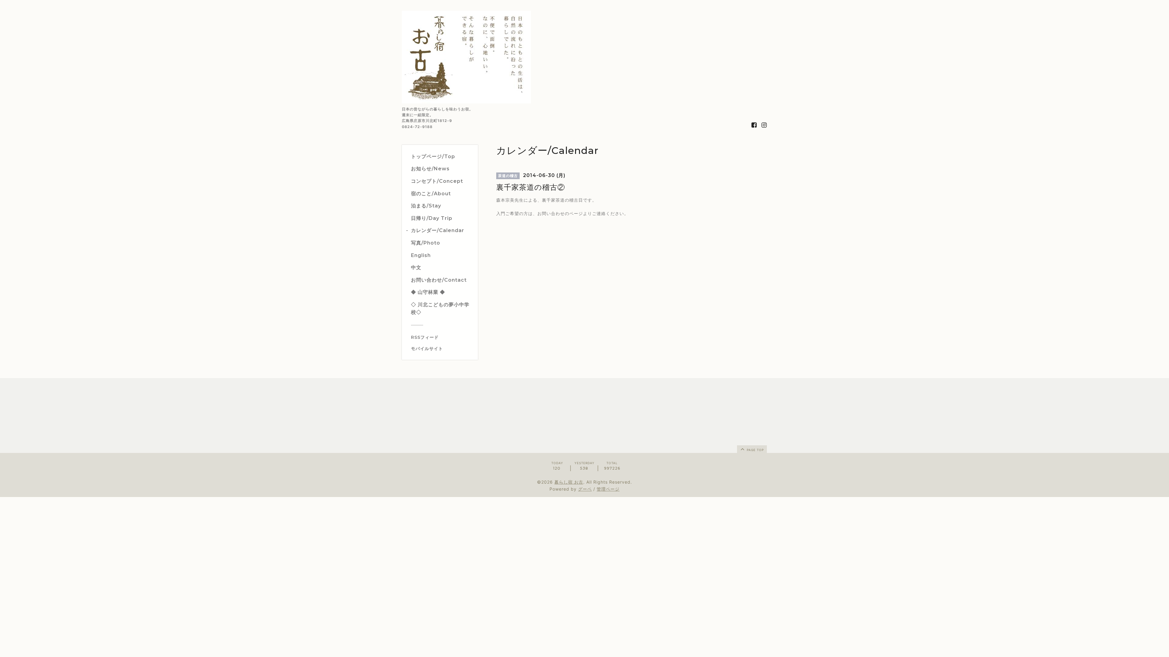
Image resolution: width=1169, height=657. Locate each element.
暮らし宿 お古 (568, 482)
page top (755, 450)
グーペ (585, 489)
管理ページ (608, 489)
